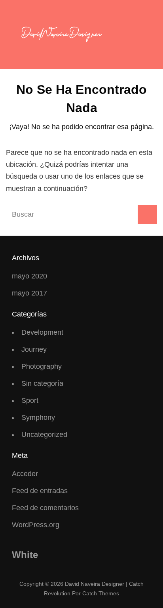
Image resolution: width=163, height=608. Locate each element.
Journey (34, 349)
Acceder (25, 474)
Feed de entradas (40, 491)
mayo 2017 (29, 293)
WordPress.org (35, 525)
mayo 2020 (29, 276)
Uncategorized (44, 434)
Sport (29, 400)
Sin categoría (42, 383)
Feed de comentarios (45, 508)
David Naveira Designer (94, 584)
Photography (41, 366)
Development (42, 332)
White (25, 554)
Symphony (38, 417)
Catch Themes (100, 593)
